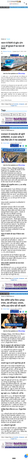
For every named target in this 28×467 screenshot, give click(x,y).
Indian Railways (6, 114)
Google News (14, 105)
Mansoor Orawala (7, 51)
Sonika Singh (6, 143)
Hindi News (9, 130)
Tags (3, 110)
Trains (22, 114)
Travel (8, 39)
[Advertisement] (14, 23)
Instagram (21, 104)
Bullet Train (15, 114)
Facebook (16, 104)
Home (2, 39)
